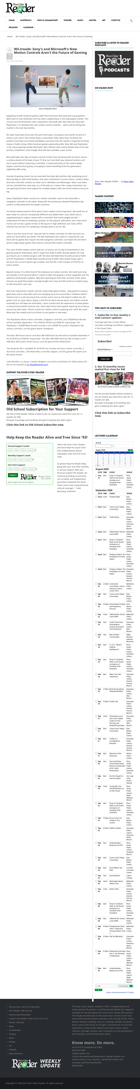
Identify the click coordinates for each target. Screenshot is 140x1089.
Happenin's (25, 20)
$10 (21, 460)
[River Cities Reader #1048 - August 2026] (114, 135)
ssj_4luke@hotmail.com (37, 364)
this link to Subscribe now (112, 414)
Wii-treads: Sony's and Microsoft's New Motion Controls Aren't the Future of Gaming (50, 51)
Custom (30, 450)
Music (80, 20)
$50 (16, 450)
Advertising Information (20, 1014)
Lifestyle (115, 20)
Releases (13, 27)
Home (11, 20)
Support (13, 475)
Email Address (105, 349)
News (11, 1026)
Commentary (15, 1030)
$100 (23, 450)
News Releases (16, 1053)
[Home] (20, 8)
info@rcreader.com (81, 1053)
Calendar (28, 27)
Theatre (68, 20)
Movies (92, 20)
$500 (24, 469)
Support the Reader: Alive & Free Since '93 (28, 1018)
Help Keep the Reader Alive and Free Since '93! (46, 437)
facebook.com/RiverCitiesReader (87, 1062)
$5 (15, 460)
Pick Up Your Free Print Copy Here (24, 1007)
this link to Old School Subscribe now (38, 425)
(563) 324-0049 (78, 1050)
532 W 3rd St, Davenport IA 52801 (87, 1047)
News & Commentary (47, 20)
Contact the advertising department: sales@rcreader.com (98, 1056)
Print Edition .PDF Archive (20, 1010)
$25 (10, 450)
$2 (10, 460)
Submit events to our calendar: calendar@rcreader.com (97, 1059)
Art (103, 20)
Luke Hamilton (16, 61)
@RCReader (77, 1065)
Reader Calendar (16, 1022)
